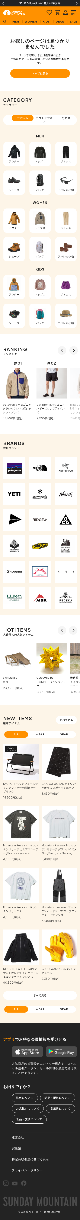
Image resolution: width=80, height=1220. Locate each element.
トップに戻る (40, 73)
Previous (3, 3)
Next (77, 3)
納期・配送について (58, 1097)
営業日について (60, 1108)
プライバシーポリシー (27, 1170)
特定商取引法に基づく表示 (30, 1159)
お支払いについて (27, 1108)
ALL (16, 734)
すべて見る (66, 719)
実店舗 (16, 1148)
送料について (24, 1097)
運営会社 (18, 1137)
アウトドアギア (44, 119)
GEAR (64, 734)
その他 (66, 118)
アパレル (22, 118)
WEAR (40, 734)
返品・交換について (29, 1119)
